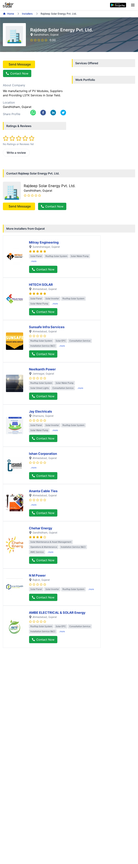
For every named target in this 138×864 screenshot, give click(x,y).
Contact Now (19, 73)
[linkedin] (53, 112)
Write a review (16, 152)
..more (33, 261)
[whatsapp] (33, 112)
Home (10, 13)
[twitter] (63, 112)
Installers (27, 13)
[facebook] (43, 112)
